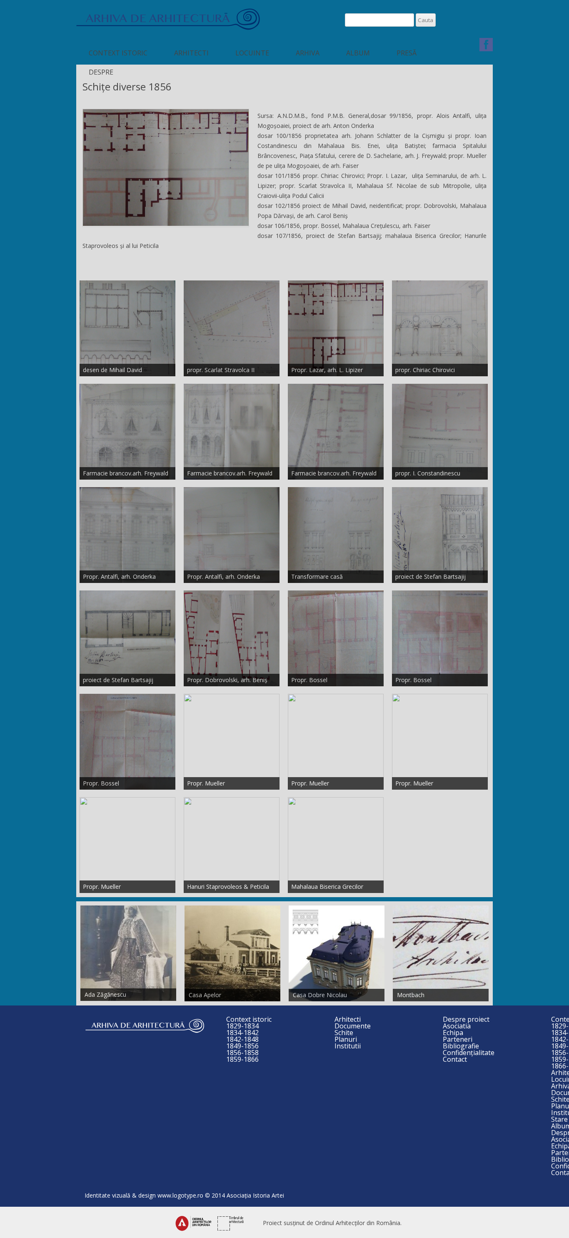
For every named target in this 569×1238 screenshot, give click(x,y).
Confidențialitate (468, 1052)
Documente (352, 1025)
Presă (407, 53)
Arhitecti (191, 53)
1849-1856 (242, 1045)
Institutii (347, 1045)
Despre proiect (466, 1019)
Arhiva (307, 53)
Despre (101, 72)
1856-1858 (242, 1052)
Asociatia (457, 1025)
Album (358, 53)
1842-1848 (242, 1039)
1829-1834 (242, 1025)
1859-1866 (242, 1059)
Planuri (345, 1039)
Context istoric (118, 53)
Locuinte (252, 53)
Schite (343, 1032)
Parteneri (457, 1039)
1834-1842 (242, 1032)
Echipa (453, 1032)
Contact (455, 1059)
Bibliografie (461, 1045)
